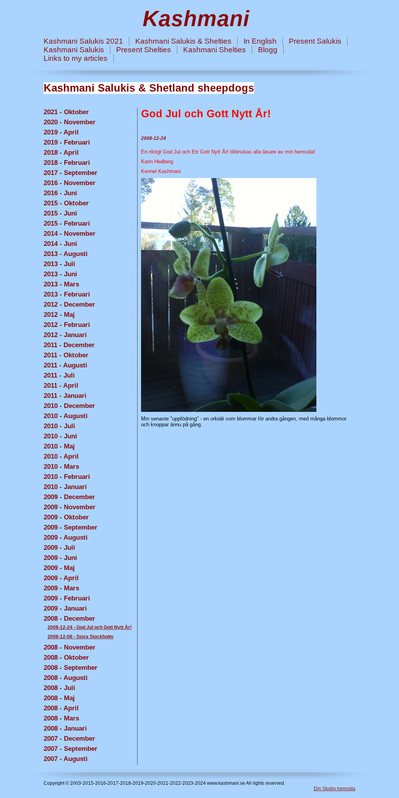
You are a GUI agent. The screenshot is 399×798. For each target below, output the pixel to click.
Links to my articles (76, 58)
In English (260, 41)
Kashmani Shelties (214, 50)
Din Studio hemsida (334, 788)
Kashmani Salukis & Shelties (183, 41)
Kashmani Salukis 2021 (83, 41)
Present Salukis (315, 41)
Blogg (267, 50)
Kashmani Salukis (74, 50)
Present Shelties (143, 50)
